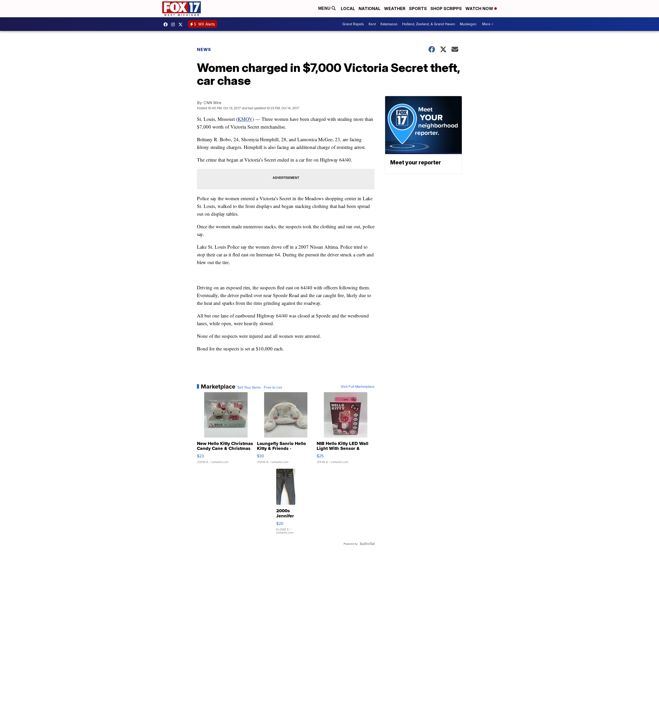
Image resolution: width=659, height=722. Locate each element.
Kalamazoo (388, 24)
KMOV (245, 119)
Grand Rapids (353, 24)
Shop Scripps (446, 8)
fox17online (166, 24)
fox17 (181, 24)
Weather (394, 8)
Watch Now (479, 8)
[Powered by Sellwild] (367, 543)
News (204, 49)
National (369, 8)
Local (348, 8)
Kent (372, 24)
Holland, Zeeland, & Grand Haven (428, 24)
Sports (418, 8)
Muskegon (468, 24)
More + (487, 24)
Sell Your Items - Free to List (259, 387)
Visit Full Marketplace (358, 386)
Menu (325, 8)
